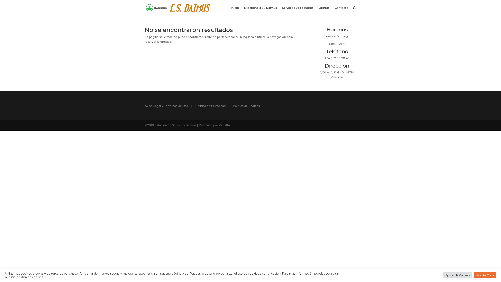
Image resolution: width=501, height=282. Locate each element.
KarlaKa (224, 125)
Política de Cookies (246, 106)
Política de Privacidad (210, 106)
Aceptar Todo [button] (485, 275)
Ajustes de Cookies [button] (457, 275)
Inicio (235, 8)
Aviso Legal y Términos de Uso (166, 106)
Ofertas (324, 8)
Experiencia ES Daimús (260, 8)
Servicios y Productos (298, 8)
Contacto (341, 8)
